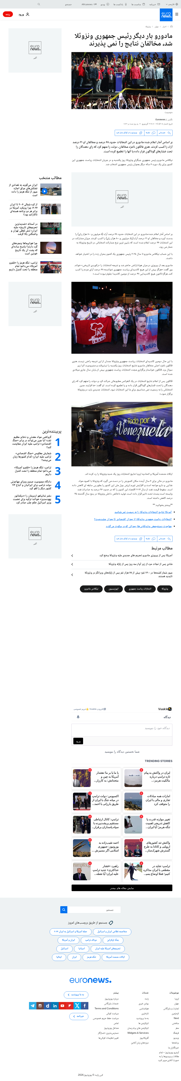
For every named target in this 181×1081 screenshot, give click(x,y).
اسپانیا (81, 949)
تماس (116, 1023)
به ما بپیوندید (142, 1018)
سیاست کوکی (112, 1013)
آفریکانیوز (144, 1038)
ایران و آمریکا (68, 940)
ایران (74, 957)
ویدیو (176, 1038)
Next (176, 1018)
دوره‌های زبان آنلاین (140, 1043)
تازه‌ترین (145, 1013)
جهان (157, 27)
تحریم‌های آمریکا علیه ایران (107, 949)
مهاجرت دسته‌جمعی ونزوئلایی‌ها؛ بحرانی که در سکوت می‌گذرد (139, 526)
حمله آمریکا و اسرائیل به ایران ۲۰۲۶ (70, 932)
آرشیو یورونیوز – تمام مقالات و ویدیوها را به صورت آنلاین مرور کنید (168, 1056)
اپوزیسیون (113, 589)
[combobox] (56, 4)
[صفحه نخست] (171, 26)
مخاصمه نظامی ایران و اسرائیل (112, 932)
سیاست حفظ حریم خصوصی (106, 1018)
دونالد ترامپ (91, 940)
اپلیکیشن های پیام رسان (138, 1028)
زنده (8, 14)
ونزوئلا (148, 27)
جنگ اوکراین (113, 940)
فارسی (171, 4)
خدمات (145, 993)
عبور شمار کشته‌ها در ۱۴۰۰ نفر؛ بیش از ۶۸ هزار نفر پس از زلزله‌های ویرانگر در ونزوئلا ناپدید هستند (129, 574)
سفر (177, 1028)
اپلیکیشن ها (143, 1023)
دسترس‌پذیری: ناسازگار (108, 1033)
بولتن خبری (144, 1004)
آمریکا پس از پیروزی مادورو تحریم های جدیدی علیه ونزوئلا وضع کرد (136, 555)
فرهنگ (176, 1033)
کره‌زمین (175, 1013)
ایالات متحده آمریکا (115, 957)
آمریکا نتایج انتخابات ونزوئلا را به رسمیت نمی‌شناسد (143, 512)
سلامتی (175, 1023)
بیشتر (116, 993)
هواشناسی (144, 1009)
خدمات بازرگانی (111, 1004)
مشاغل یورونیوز (111, 1028)
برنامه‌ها (175, 1043)
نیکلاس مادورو (91, 589)
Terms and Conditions (107, 1009)
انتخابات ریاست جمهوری (140, 589)
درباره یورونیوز (112, 999)
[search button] (39, 4)
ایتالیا (59, 957)
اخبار (165, 27)
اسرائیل (64, 949)
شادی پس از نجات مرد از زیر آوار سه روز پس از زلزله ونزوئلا (141, 564)
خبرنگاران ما (173, 1048)
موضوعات (174, 993)
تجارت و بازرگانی (171, 1009)
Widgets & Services (138, 1033)
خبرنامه (80, 1016)
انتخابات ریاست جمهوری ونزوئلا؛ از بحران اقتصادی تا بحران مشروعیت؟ (133, 519)
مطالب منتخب (50, 178)
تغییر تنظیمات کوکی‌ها (108, 1038)
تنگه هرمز (91, 957)
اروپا (177, 999)
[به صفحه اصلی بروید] (166, 15)
